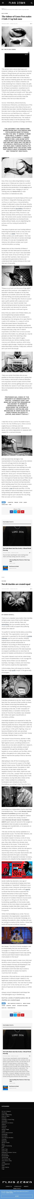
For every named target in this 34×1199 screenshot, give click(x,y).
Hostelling (4, 1134)
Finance (4, 1127)
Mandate (26, 1186)
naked (13, 233)
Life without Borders (7, 1137)
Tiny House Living (6, 1160)
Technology (5, 1157)
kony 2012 (4, 1007)
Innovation (4, 1136)
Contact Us (9, 1186)
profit (13, 670)
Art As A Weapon (6, 1111)
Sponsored (5, 1154)
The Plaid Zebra (5, 23)
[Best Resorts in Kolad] (5, 568)
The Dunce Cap (6, 1159)
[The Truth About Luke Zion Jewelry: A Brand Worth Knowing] (17, 536)
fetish (20, 502)
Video (3, 1165)
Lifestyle (4, 1139)
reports (27, 889)
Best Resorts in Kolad (14, 566)
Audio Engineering (6, 1114)
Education (4, 1121)
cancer (3, 1005)
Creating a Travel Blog (8, 1119)
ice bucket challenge (22, 1005)
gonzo (25, 502)
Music (3, 1144)
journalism (19, 208)
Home (3, 8)
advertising (5, 624)
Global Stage (5, 1129)
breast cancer (26, 1003)
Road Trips (5, 1149)
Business (4, 1117)
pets (3, 1147)
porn (10, 504)
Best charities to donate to (15, 1003)
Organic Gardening (7, 1145)
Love (10, 488)
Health (3, 1131)
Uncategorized (6, 1163)
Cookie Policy (17, 1186)
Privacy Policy (17, 1188)
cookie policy (9, 1192)
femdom (16, 502)
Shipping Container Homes (9, 1152)
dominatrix (10, 502)
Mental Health (5, 1142)
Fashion (4, 1124)
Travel (3, 1162)
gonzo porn (5, 504)
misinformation (11, 1007)
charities (8, 1005)
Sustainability (5, 1155)
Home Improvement (7, 1132)
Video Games (5, 1167)
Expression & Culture (7, 1122)
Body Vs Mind (5, 13)
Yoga (3, 1168)
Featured (4, 1126)
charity (14, 1005)
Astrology (4, 1113)
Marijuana (4, 1140)
